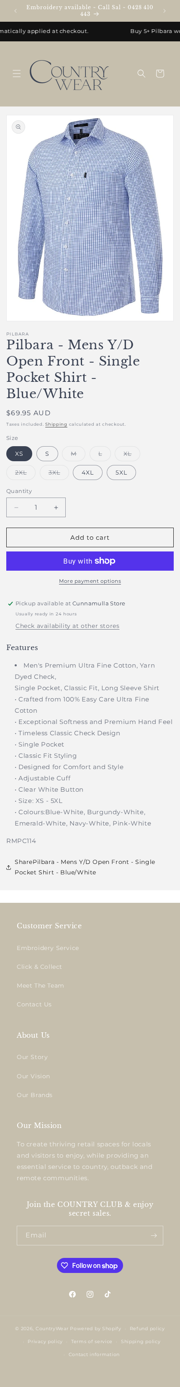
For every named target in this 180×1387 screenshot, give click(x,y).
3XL (59, 474)
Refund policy (147, 1328)
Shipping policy (141, 1341)
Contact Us (34, 1004)
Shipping (56, 424)
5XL (121, 472)
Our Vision (33, 1076)
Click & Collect (39, 966)
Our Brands (35, 1095)
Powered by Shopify (95, 1328)
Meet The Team (40, 985)
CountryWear (52, 1328)
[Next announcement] (164, 11)
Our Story (32, 1057)
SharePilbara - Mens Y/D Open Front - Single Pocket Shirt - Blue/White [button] (85, 867)
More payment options (90, 581)
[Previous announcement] (15, 11)
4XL (88, 472)
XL (131, 455)
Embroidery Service (48, 948)
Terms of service (92, 1341)
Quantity (19, 491)
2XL (25, 474)
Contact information (94, 1354)
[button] (17, 73)
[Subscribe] (153, 1235)
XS (19, 453)
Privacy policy (45, 1341)
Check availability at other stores (67, 626)
